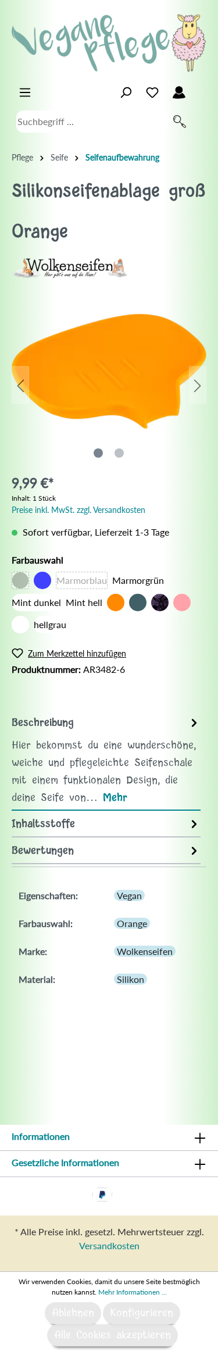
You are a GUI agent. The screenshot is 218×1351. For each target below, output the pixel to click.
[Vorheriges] (20, 385)
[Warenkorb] (199, 89)
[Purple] (160, 602)
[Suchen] (179, 121)
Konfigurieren (141, 1313)
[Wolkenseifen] (70, 266)
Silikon (130, 979)
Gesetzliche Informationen (65, 1162)
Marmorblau (81, 580)
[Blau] (42, 580)
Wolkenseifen (145, 951)
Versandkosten (109, 1245)
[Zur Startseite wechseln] (109, 43)
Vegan (129, 895)
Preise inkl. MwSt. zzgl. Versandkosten (78, 510)
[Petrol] (137, 602)
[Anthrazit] (20, 580)
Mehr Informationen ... (132, 1292)
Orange (132, 923)
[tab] (106, 760)
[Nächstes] (197, 385)
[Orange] (115, 602)
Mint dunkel (36, 602)
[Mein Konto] (179, 92)
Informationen (41, 1136)
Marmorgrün (138, 580)
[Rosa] (182, 602)
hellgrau (50, 624)
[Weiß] (20, 624)
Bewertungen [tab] (43, 851)
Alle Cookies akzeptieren (112, 1335)
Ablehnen (73, 1313)
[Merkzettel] (152, 92)
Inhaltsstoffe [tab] (43, 824)
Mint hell (84, 602)
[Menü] (25, 92)
